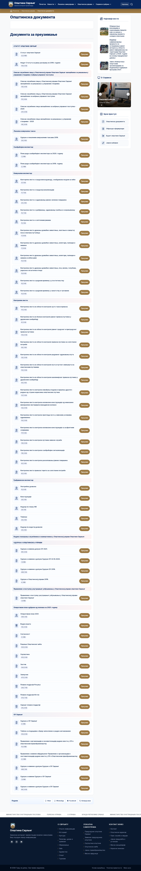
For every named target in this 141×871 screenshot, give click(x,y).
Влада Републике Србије (75, 814)
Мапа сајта (127, 868)
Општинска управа (28, 11)
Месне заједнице (91, 853)
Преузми (84, 54)
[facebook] (11, 842)
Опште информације (67, 829)
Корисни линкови (117, 848)
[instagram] (16, 842)
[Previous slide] (100, 94)
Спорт (61, 855)
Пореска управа (36, 814)
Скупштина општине (93, 843)
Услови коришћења (98, 868)
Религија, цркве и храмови (66, 840)
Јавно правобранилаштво (95, 850)
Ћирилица (125, 4)
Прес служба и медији (119, 836)
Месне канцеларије (117, 845)
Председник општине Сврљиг (93, 833)
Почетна (42, 4)
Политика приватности (114, 868)
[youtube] (21, 842)
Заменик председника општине (93, 838)
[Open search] (131, 4)
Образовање (64, 845)
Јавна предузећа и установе (117, 840)
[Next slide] (128, 94)
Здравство (63, 852)
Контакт (113, 829)
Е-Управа (54, 814)
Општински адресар (118, 832)
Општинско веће (91, 847)
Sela (60, 848)
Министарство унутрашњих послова (109, 814)
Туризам (62, 859)
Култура (62, 836)
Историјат (63, 832)
